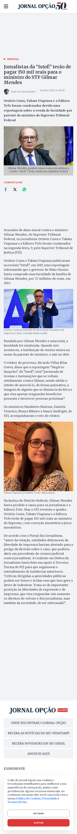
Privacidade (49, 798)
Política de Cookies (28, 798)
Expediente (14, 768)
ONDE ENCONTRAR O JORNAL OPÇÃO (38, 723)
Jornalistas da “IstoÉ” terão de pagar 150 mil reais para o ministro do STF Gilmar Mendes (37, 74)
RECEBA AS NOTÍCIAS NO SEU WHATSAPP (38, 733)
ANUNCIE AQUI (38, 754)
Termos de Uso (17, 802)
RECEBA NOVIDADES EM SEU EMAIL (38, 743)
